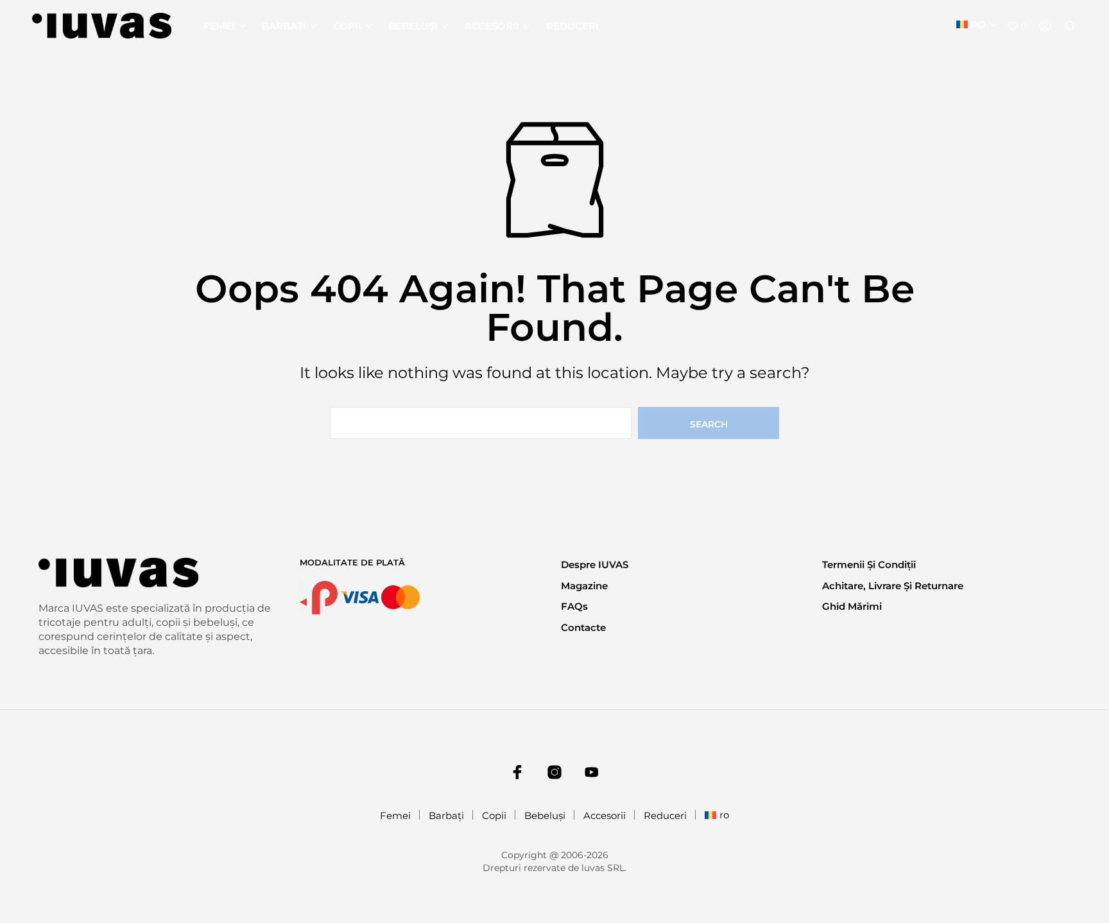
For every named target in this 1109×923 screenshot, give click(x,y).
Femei (219, 26)
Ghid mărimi (852, 606)
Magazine (584, 586)
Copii (347, 26)
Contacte (583, 627)
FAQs (574, 606)
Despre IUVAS (594, 564)
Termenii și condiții (869, 564)
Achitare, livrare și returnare (892, 586)
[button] (1016, 26)
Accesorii (492, 26)
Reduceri (572, 26)
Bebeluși (413, 26)
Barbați (284, 26)
